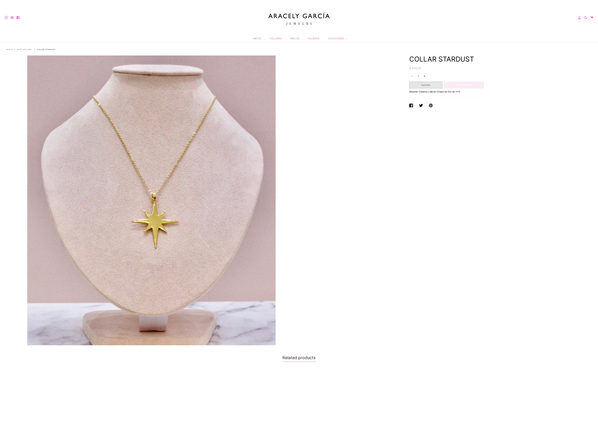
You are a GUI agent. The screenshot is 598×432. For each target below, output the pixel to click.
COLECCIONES (336, 38)
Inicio (9, 49)
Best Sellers (24, 49)
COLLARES (276, 38)
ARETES (257, 38)
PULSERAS (313, 38)
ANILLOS (294, 38)
